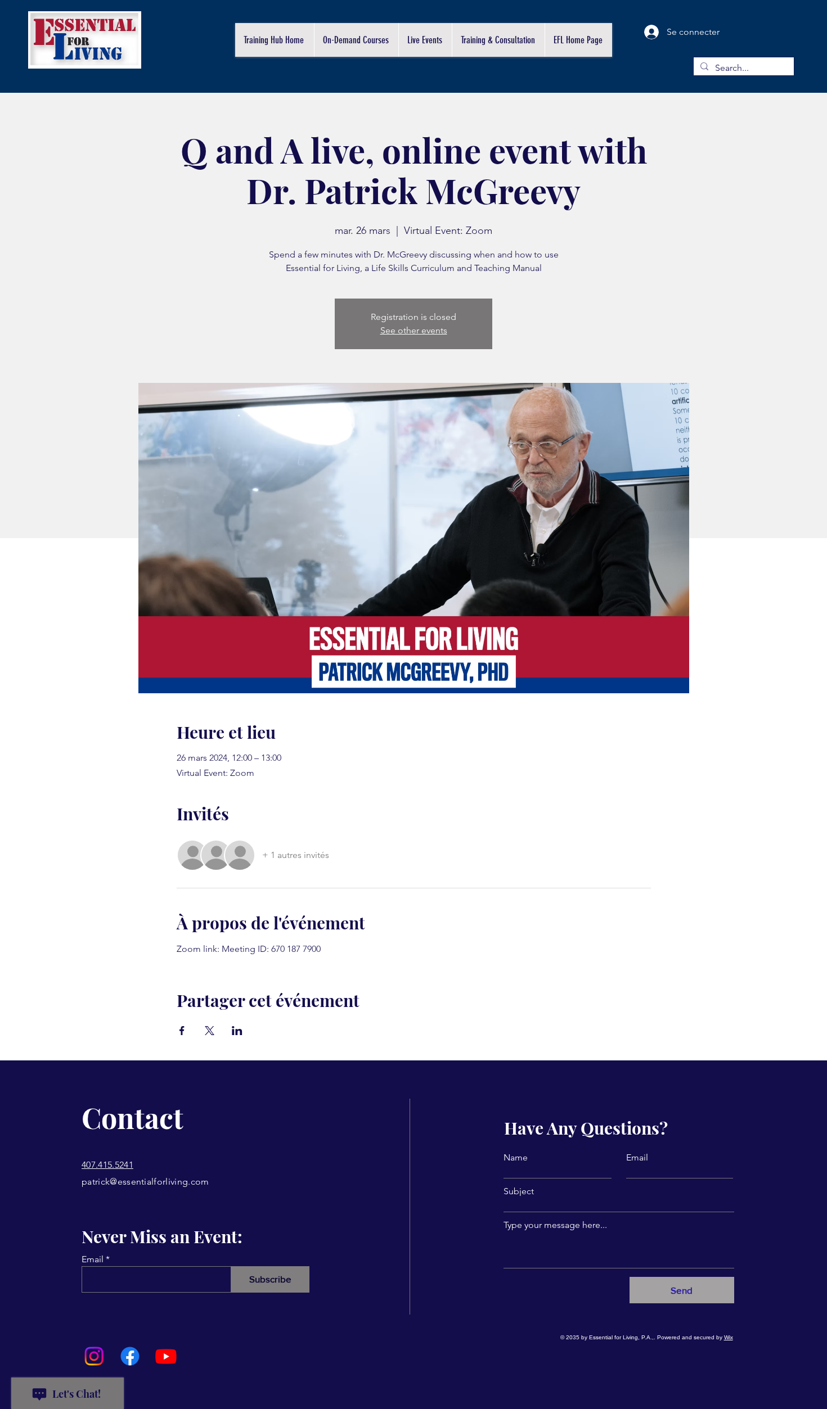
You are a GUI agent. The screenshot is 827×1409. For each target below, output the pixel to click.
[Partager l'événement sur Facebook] (182, 1030)
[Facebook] (130, 1356)
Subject (519, 1191)
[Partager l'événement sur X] (209, 1030)
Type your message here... (555, 1225)
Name (516, 1157)
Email (93, 1259)
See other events (413, 330)
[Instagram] (94, 1356)
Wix (728, 1337)
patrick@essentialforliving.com (145, 1181)
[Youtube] (166, 1356)
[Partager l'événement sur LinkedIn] (237, 1030)
